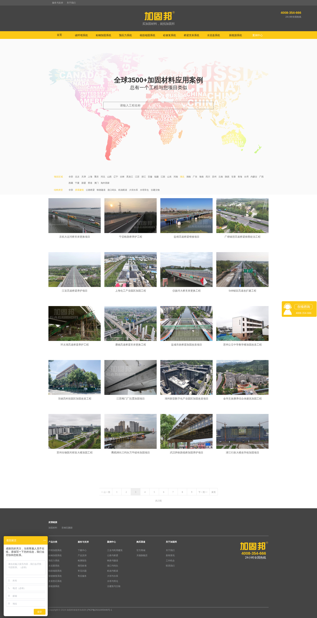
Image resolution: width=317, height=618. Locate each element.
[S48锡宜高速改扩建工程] (242, 270)
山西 (109, 176)
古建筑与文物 (113, 586)
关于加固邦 (171, 542)
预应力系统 (53, 560)
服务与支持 (57, 2)
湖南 (188, 176)
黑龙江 (129, 176)
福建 (156, 176)
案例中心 (111, 542)
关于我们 (71, 2)
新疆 (83, 183)
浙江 (143, 176)
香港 (90, 183)
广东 (195, 176)
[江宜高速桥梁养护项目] (74, 270)
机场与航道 (112, 571)
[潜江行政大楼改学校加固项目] (242, 432)
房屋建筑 (79, 190)
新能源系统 (53, 586)
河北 (103, 176)
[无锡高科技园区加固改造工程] (74, 378)
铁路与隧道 (112, 560)
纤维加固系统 (55, 550)
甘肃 (233, 176)
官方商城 (140, 550)
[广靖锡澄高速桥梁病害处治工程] (242, 216)
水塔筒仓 (144, 190)
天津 (83, 176)
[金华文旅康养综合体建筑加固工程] (242, 378)
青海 (240, 176)
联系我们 (170, 565)
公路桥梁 (90, 190)
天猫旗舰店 (141, 555)
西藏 (71, 183)
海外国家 (105, 183)
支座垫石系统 (55, 581)
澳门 (96, 183)
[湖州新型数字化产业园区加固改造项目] (186, 378)
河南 (176, 176)
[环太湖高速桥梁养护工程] (74, 324)
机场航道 (122, 190)
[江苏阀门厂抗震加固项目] (130, 378)
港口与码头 (112, 565)
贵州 (214, 176)
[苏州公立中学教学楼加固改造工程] (242, 324)
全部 (71, 176)
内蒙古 (254, 176)
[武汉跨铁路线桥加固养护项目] (186, 432)
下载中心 (82, 550)
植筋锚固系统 (55, 571)
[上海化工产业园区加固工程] (130, 270)
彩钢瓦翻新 (67, 527)
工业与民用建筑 (115, 550)
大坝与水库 (112, 576)
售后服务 (82, 576)
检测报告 (82, 560)
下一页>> (202, 492)
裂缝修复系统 (55, 576)
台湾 (246, 176)
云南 (220, 176)
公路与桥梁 (112, 555)
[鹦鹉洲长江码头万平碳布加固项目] (130, 432)
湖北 (182, 176)
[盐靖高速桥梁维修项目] (186, 216)
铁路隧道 (101, 190)
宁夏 (77, 183)
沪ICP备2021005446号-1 (99, 610)
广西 (261, 176)
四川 (208, 176)
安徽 (150, 176)
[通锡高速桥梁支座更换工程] (130, 324)
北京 (77, 176)
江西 (163, 176)
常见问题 (82, 571)
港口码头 (112, 190)
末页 (213, 492)
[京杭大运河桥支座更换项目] (74, 216)
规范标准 (82, 565)
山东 (169, 176)
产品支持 (82, 555)
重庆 (96, 176)
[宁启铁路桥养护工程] (130, 216)
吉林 (122, 176)
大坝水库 (133, 190)
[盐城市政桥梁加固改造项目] (186, 324)
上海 (90, 176)
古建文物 (155, 190)
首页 (59, 34)
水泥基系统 (53, 565)
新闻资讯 (170, 555)
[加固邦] (158, 18)
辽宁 (116, 176)
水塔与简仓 (112, 581)
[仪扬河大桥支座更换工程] (186, 270)
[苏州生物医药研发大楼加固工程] (74, 432)
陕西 (227, 176)
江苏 (137, 176)
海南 (201, 176)
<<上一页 (105, 492)
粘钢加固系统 (55, 555)
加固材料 (52, 527)
